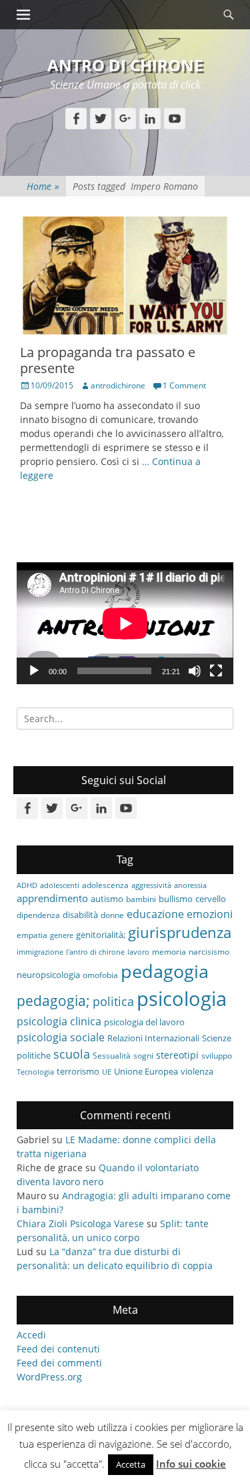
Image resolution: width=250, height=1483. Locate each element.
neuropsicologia (48, 975)
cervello (210, 899)
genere (61, 935)
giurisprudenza (179, 932)
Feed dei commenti (59, 1362)
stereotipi (177, 1055)
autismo (107, 899)
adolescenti (59, 885)
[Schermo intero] (216, 671)
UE (106, 1072)
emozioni (210, 914)
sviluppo (216, 1055)
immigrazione (40, 952)
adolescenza (105, 884)
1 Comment (184, 385)
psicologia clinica (59, 1021)
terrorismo (78, 1071)
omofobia (100, 974)
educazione (155, 913)
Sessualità (112, 1055)
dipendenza (38, 914)
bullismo (176, 899)
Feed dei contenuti (58, 1348)
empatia (32, 934)
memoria (169, 951)
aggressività (151, 885)
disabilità (80, 915)
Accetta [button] (130, 1464)
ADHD (27, 885)
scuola (71, 1054)
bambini (141, 898)
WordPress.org (49, 1376)
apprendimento (52, 898)
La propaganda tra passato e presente (107, 360)
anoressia (190, 885)
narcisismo (209, 951)
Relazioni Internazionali (153, 1038)
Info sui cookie (191, 1463)
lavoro (138, 952)
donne (112, 914)
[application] (125, 623)
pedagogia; (53, 1000)
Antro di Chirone (125, 65)
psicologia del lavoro (144, 1022)
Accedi (31, 1334)
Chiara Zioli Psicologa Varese (80, 1223)
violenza (197, 1071)
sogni (143, 1055)
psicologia (182, 998)
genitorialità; (100, 935)
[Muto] (194, 671)
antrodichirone (118, 385)
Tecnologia (35, 1072)
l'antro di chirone (95, 952)
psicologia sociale (61, 1037)
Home (43, 186)
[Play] (34, 671)
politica (113, 1001)
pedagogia (165, 971)
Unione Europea (146, 1071)
